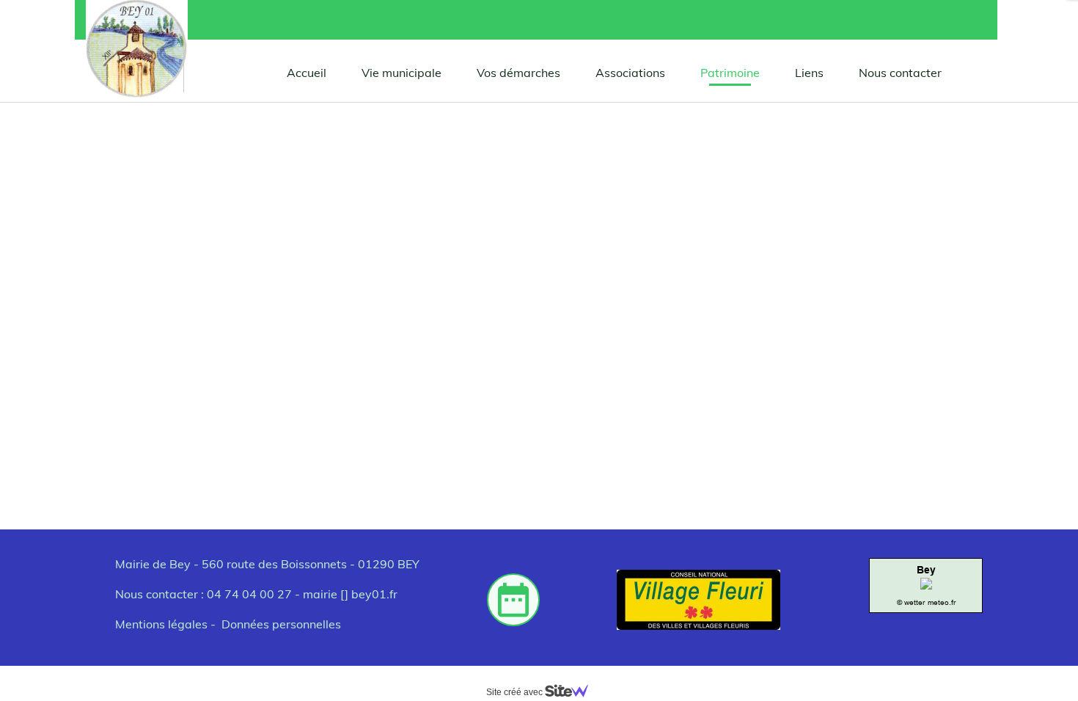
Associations (630, 72)
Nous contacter (900, 72)
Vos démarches (518, 72)
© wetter (911, 602)
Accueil (306, 72)
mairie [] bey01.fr (350, 594)
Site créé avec (515, 692)
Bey (926, 570)
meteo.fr (942, 602)
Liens (809, 72)
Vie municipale (401, 72)
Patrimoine (730, 72)
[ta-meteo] (926, 585)
